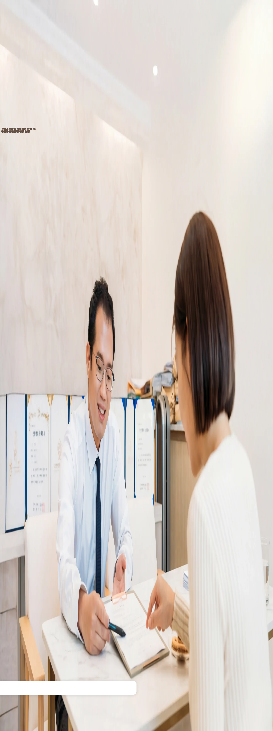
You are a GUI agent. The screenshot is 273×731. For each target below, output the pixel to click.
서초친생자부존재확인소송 (84, 588)
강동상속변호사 (12, 611)
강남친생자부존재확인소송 (17, 588)
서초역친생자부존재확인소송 (188, 588)
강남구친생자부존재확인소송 (51, 588)
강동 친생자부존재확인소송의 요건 (25, 64)
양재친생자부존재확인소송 (221, 588)
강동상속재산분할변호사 (229, 611)
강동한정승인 (60, 611)
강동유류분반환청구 (180, 611)
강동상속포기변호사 (129, 611)
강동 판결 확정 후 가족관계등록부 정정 (27, 73)
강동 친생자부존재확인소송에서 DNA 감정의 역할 (32, 69)
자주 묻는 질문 (15, 78)
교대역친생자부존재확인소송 (153, 588)
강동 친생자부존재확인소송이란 (24, 60)
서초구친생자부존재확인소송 (118, 588)
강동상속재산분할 (155, 611)
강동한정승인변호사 (83, 611)
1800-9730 (136, 557)
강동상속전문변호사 (36, 611)
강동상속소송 (204, 611)
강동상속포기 (106, 611)
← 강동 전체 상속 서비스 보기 (136, 622)
